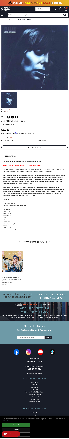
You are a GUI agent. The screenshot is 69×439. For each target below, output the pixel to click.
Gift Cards (34, 387)
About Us (34, 412)
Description (10, 156)
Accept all (16, 425)
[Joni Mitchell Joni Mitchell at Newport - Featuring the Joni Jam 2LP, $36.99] (12, 262)
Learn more (5, 421)
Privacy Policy (34, 399)
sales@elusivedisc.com (34, 373)
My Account (34, 382)
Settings (16, 430)
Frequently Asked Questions (34, 392)
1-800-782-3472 (51, 298)
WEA (7, 112)
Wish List (34, 384)
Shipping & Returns (34, 394)
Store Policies (34, 397)
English (40, 9)
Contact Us (34, 389)
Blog (34, 415)
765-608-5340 (34, 369)
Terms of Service (34, 401)
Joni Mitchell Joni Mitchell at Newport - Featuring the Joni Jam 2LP (11, 279)
